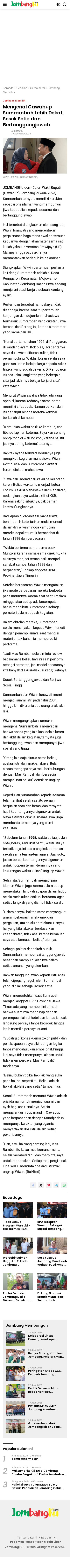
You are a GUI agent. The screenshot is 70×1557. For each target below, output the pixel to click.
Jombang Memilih (14, 100)
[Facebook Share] (33, 1185)
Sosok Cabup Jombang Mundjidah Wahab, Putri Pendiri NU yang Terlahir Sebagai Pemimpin (52, 1261)
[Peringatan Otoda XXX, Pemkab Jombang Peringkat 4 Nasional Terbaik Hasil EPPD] (15, 1373)
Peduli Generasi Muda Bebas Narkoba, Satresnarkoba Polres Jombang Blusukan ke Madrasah (44, 1390)
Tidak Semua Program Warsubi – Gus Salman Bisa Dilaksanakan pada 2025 (17, 1225)
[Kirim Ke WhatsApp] (64, 1185)
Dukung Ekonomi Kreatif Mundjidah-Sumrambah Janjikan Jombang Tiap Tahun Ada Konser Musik (51, 1297)
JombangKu (13, 1547)
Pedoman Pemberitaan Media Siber (35, 1542)
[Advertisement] (35, 45)
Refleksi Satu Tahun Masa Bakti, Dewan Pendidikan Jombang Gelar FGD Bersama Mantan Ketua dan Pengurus (36, 1486)
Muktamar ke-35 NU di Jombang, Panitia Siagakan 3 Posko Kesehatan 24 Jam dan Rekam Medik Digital (38, 1472)
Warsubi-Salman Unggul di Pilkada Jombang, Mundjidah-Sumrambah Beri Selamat (15, 1261)
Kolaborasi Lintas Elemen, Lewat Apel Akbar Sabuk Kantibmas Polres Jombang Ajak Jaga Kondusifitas (45, 1337)
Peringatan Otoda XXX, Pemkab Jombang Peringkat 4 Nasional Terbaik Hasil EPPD (45, 1372)
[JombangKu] (24, 4)
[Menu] (5, 4)
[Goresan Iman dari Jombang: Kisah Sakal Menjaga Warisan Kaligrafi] (15, 1426)
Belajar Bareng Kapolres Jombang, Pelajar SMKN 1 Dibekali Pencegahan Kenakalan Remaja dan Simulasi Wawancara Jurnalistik (46, 1354)
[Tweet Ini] (41, 1185)
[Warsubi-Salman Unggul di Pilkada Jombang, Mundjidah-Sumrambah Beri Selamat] (18, 1245)
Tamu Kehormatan (25, 1459)
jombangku (17, 131)
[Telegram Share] (56, 1185)
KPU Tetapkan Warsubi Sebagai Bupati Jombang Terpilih (49, 1225)
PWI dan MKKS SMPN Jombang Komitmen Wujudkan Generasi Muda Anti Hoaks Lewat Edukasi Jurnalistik (45, 1407)
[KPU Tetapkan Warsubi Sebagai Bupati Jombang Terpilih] (52, 1210)
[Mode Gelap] (58, 4)
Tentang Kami (27, 1537)
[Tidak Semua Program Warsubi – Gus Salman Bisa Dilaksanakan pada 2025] (18, 1210)
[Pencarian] (65, 4)
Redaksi (46, 1537)
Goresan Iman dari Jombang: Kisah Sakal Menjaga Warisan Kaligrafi (44, 1425)
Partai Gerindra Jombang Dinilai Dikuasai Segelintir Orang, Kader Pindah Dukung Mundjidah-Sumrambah (17, 1297)
